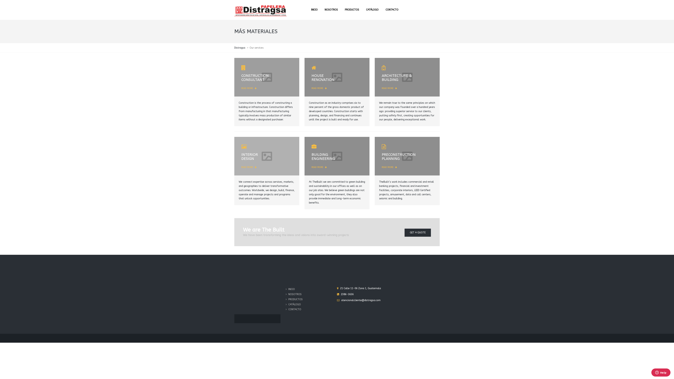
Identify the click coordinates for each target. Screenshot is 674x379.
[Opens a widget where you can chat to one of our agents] (660, 372)
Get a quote (418, 232)
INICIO (314, 9)
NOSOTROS (331, 9)
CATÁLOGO (372, 9)
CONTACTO (392, 9)
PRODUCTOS (352, 9)
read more (247, 88)
